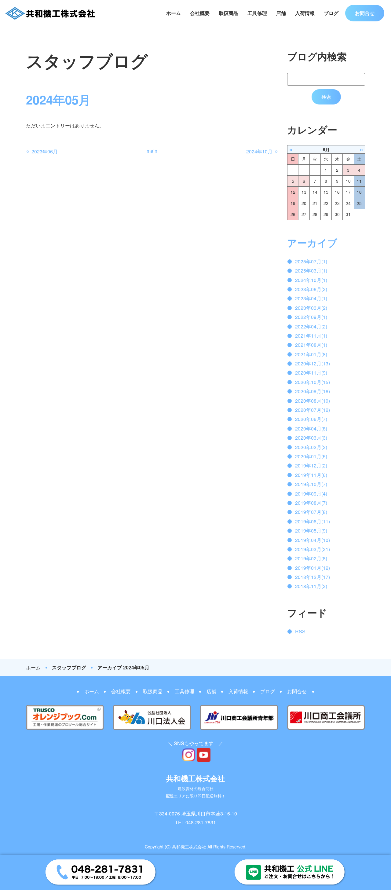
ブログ (331, 12)
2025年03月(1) (311, 270)
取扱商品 (228, 12)
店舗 (281, 12)
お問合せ (365, 12)
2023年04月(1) (311, 298)
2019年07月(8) (311, 511)
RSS (300, 631)
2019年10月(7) (311, 484)
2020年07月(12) (312, 409)
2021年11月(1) (311, 335)
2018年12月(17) (312, 577)
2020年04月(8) (311, 428)
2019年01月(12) (312, 567)
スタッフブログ (69, 667)
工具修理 (257, 12)
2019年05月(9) (311, 530)
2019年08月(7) (311, 502)
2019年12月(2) (311, 465)
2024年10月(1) (311, 280)
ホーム (173, 12)
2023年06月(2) (311, 289)
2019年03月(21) (312, 549)
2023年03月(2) (311, 307)
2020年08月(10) (312, 400)
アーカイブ (312, 243)
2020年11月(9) (311, 372)
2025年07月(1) (311, 261)
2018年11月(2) (311, 586)
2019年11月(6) (311, 474)
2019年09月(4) (311, 493)
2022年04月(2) (311, 326)
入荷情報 (305, 12)
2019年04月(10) (312, 540)
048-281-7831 (200, 822)
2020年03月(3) (311, 437)
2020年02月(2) (311, 447)
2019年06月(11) (312, 521)
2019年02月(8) (311, 558)
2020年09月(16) (312, 391)
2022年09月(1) (311, 316)
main (152, 150)
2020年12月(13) (312, 363)
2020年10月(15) (312, 382)
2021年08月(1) (311, 344)
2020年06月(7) (311, 419)
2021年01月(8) (311, 354)
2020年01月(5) (311, 456)
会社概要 (200, 12)
